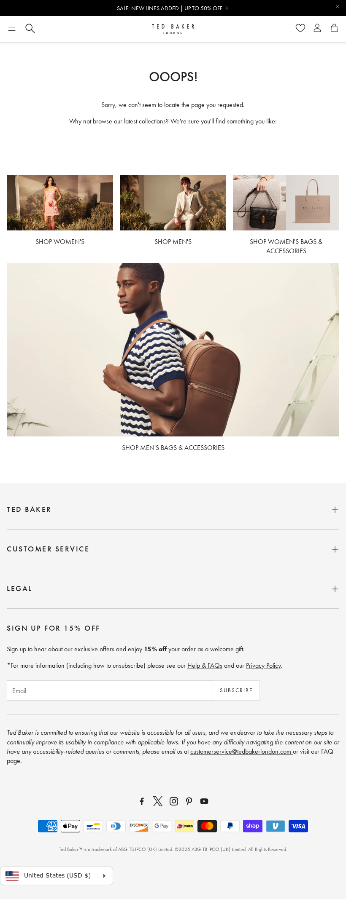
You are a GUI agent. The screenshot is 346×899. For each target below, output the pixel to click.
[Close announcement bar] (337, 6)
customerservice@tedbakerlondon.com (241, 751)
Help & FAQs (204, 665)
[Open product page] (60, 202)
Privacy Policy (263, 665)
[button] (12, 29)
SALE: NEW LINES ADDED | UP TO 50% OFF (169, 8)
